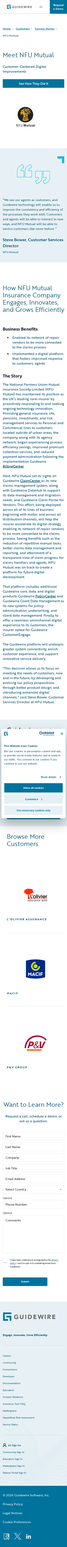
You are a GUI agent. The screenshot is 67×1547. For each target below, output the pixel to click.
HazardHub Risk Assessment (18, 1417)
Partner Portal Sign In (14, 1472)
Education (8, 1390)
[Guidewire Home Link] (29, 1316)
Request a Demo (58, 7)
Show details (48, 776)
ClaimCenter (30, 480)
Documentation (12, 1383)
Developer (8, 1376)
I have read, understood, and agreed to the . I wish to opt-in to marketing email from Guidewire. (34, 1263)
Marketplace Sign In (14, 1466)
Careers (7, 1355)
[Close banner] (62, 733)
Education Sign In (13, 1459)
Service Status (10, 1424)
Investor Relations (13, 1397)
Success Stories (44, 29)
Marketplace (9, 1410)
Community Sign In (13, 1452)
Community (9, 1362)
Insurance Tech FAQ (14, 1404)
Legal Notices (12, 1513)
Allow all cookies (33, 787)
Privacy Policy (13, 1504)
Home (7, 29)
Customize (31, 799)
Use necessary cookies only (34, 810)
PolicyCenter (45, 596)
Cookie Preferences (17, 1522)
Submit (25, 1281)
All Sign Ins (14, 1445)
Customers (23, 29)
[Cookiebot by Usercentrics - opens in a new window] (40, 734)
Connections (10, 1369)
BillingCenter (13, 466)
